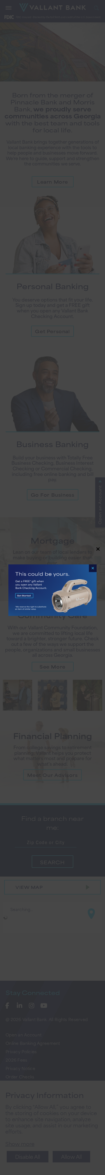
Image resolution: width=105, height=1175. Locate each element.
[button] (52, 587)
